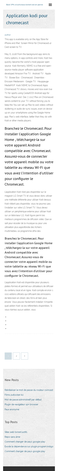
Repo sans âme (12, 437)
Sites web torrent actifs (16, 432)
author (8, 35)
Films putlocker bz (14, 395)
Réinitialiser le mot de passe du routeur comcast (29, 390)
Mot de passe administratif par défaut (23, 399)
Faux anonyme (12, 409)
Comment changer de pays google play (25, 441)
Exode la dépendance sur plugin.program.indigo (29, 446)
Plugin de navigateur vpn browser (21, 404)
